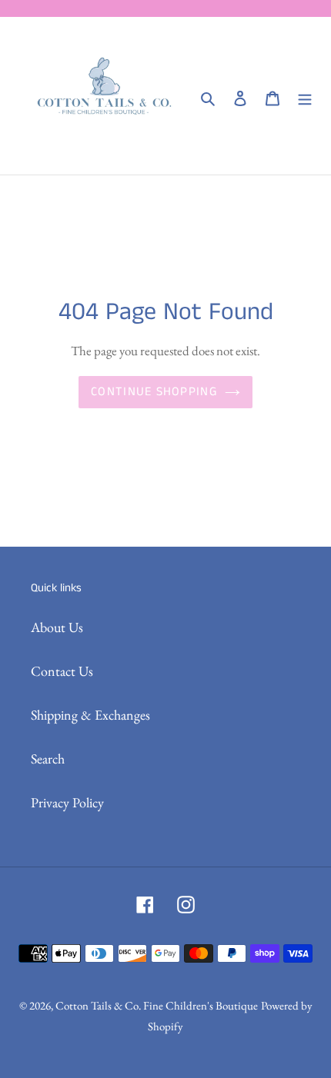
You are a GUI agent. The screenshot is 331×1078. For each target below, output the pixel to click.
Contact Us (62, 671)
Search (48, 758)
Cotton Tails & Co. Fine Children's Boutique (156, 1005)
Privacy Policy (67, 802)
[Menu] (305, 96)
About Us (57, 627)
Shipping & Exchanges (90, 715)
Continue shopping (154, 392)
